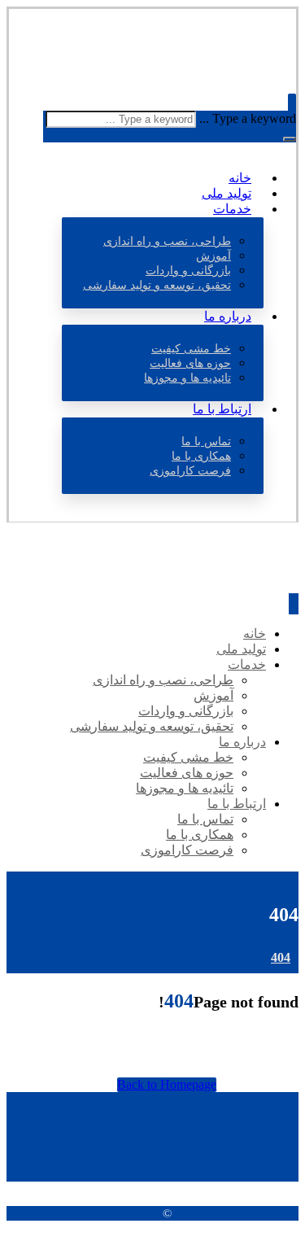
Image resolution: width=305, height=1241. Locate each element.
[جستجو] (289, 139)
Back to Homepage (166, 1084)
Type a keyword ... (247, 118)
